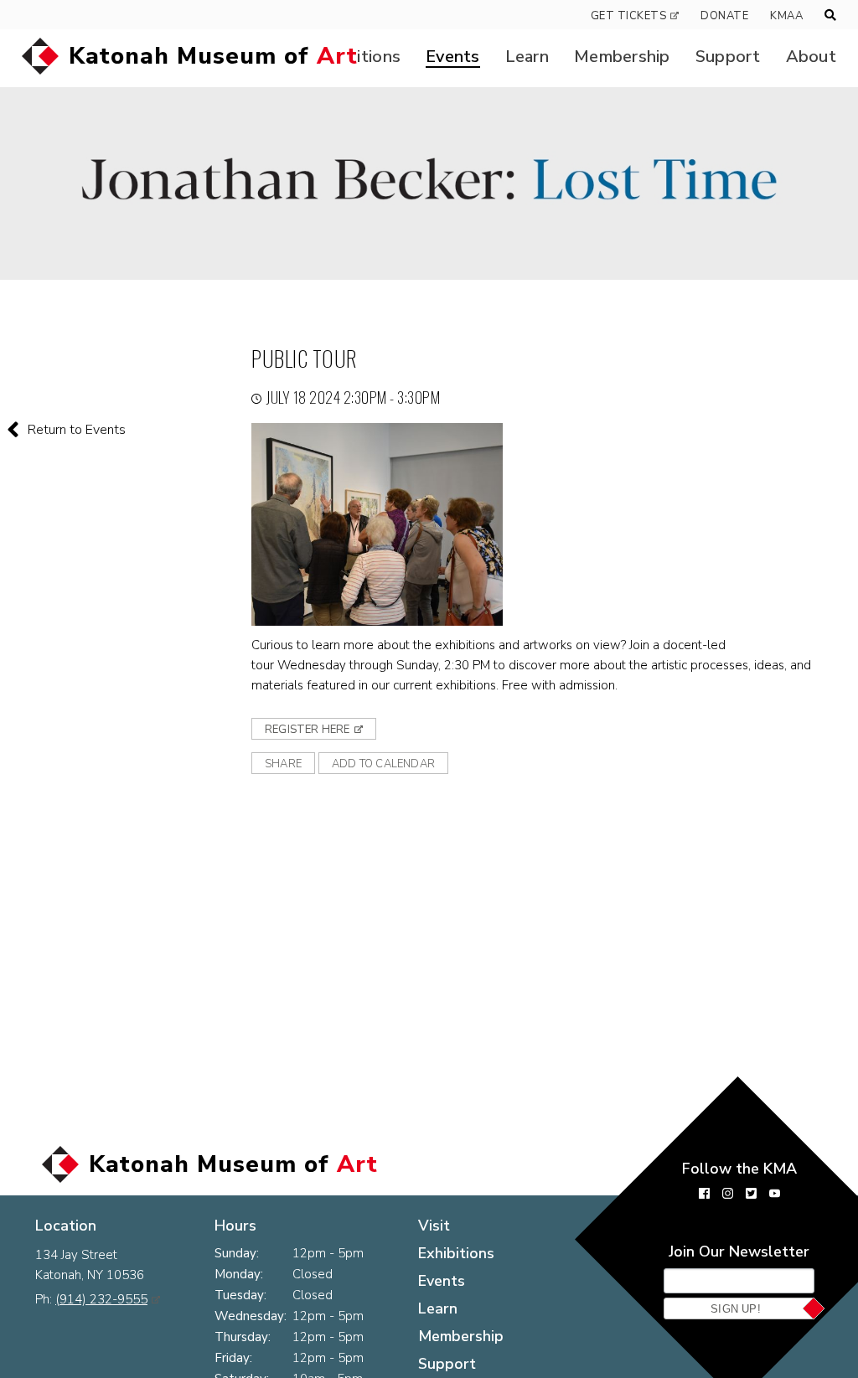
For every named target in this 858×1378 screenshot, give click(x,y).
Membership (622, 56)
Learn (527, 56)
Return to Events (77, 430)
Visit (434, 1225)
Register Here (307, 729)
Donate (724, 15)
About (811, 56)
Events (453, 56)
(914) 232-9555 (101, 1299)
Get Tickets (629, 15)
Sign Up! (736, 1309)
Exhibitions (456, 1253)
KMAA (786, 15)
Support (728, 56)
